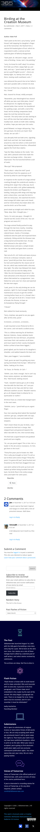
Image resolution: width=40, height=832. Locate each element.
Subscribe (11, 593)
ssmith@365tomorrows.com (14, 791)
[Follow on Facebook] (27, 826)
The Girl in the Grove (13, 603)
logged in (16, 552)
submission (10, 26)
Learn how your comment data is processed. (20, 558)
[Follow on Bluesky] (20, 826)
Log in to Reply (14, 517)
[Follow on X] (33, 826)
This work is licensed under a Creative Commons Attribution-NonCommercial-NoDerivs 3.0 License (18, 816)
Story (28, 26)
